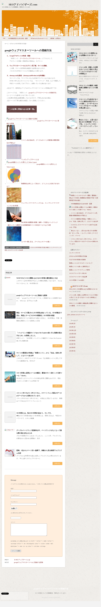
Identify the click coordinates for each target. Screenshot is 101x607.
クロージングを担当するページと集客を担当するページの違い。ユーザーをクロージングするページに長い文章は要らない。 (88, 103)
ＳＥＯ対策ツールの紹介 (76, 280)
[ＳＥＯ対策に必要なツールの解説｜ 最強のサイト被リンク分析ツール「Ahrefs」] (10, 381)
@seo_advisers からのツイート (76, 314)
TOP (4, 38)
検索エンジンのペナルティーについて (81, 263)
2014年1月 (72, 327)
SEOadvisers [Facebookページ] (39, 38)
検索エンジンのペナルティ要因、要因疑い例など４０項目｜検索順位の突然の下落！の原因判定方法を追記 (83, 198)
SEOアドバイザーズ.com (23, 4)
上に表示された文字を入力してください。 (22, 513)
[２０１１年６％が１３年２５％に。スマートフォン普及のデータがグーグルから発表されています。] (10, 401)
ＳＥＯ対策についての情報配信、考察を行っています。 (51, 593)
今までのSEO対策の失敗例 (77, 259)
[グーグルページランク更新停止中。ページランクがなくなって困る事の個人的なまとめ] (9, 430)
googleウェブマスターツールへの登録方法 (42, 92)
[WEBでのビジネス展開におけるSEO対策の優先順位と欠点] (7, 277)
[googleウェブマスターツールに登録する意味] (10, 304)
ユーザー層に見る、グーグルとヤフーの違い (36, 241)
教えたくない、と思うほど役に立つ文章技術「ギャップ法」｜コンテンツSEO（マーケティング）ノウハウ (88, 124)
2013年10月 (72, 334)
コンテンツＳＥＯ (74, 253)
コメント (13, 522)
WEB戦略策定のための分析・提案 (18, 38)
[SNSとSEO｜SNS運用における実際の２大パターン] (72, 61)
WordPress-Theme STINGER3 (51, 597)
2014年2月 (72, 323)
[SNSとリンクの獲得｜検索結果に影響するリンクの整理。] (72, 93)
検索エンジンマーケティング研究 (79, 270)
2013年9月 (72, 337)
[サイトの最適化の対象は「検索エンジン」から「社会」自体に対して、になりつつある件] (10, 356)
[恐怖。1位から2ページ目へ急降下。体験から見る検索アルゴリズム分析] (10, 455)
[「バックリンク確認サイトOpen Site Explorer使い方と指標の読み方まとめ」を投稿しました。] (10, 341)
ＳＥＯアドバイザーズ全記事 (15, 250)
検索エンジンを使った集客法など (79, 266)
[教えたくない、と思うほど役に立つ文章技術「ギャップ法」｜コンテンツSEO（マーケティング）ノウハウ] (72, 127)
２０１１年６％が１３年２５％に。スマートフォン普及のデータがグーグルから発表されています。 (83, 241)
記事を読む (57, 288)
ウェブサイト (14, 502)
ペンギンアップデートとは (30, 159)
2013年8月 (72, 340)
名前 (12, 488)
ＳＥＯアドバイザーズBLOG (78, 273)
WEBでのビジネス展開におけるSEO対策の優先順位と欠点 (37, 278)
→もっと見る (93, 140)
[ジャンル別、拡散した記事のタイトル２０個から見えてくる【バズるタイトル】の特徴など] (72, 75)
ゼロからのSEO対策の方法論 (38, 247)
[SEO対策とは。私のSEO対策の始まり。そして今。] (10, 421)
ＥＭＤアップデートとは (22, 560)
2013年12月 (72, 330)
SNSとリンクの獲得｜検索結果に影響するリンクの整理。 (88, 88)
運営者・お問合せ (55, 38)
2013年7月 (72, 344)
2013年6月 (72, 347)
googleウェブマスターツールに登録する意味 (31, 295)
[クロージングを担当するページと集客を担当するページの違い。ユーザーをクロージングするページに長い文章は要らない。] (72, 107)
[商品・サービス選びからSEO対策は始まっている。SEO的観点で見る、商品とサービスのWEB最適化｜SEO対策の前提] (10, 317)
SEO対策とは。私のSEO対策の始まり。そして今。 (34, 413)
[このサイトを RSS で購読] (71, 286)
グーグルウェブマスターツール (30, 58)
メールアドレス (15, 495)
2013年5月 (72, 351)
